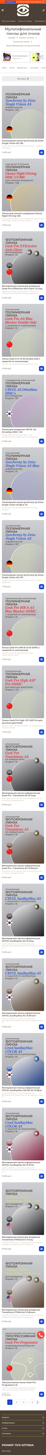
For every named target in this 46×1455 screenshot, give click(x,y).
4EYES (11, 68)
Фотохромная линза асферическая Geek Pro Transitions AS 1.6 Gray (21, 794)
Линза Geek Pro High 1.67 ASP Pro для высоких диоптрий (22, 721)
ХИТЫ (4, 68)
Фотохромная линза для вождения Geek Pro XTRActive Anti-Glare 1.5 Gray (22, 287)
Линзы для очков (21, 42)
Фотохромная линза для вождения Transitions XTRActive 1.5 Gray (21, 1238)
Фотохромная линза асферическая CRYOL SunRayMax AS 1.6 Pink (21, 1163)
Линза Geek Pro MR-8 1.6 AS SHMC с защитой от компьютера (21, 648)
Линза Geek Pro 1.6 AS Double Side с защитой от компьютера (21, 360)
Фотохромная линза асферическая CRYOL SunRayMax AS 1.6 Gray (21, 939)
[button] (40, 57)
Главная (11, 38)
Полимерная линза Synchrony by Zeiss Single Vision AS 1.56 (22, 141)
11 (32, 1402)
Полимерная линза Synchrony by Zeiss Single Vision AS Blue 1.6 (22, 503)
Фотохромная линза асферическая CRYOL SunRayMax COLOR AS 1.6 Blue (22, 1089)
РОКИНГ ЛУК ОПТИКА (18, 1445)
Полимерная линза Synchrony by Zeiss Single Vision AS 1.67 (22, 576)
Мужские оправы (25, 21)
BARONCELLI (22, 68)
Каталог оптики (26, 38)
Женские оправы (8, 21)
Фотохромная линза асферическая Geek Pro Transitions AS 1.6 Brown (21, 866)
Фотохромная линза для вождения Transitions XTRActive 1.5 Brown (21, 1311)
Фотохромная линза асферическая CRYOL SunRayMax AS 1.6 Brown (21, 1014)
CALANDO (34, 68)
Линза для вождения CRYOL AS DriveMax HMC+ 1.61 (19, 430)
